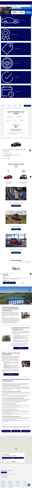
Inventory (3, 481)
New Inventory (3, 483)
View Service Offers (16, 205)
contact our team (7, 322)
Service (17, 481)
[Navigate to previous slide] (0, 10)
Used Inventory (3, 484)
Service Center (18, 484)
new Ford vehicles (6, 315)
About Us (25, 483)
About (25, 481)
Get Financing (16, 229)
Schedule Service (28, 261)
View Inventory (20, 348)
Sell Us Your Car (10, 484)
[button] (16, 449)
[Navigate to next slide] (31, 10)
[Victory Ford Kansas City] (3, 2)
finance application (13, 320)
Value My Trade (10, 483)
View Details (6, 158)
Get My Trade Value (16, 252)
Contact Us (4, 472)
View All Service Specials (22, 261)
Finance (10, 481)
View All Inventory (15, 165)
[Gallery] (16, 9)
